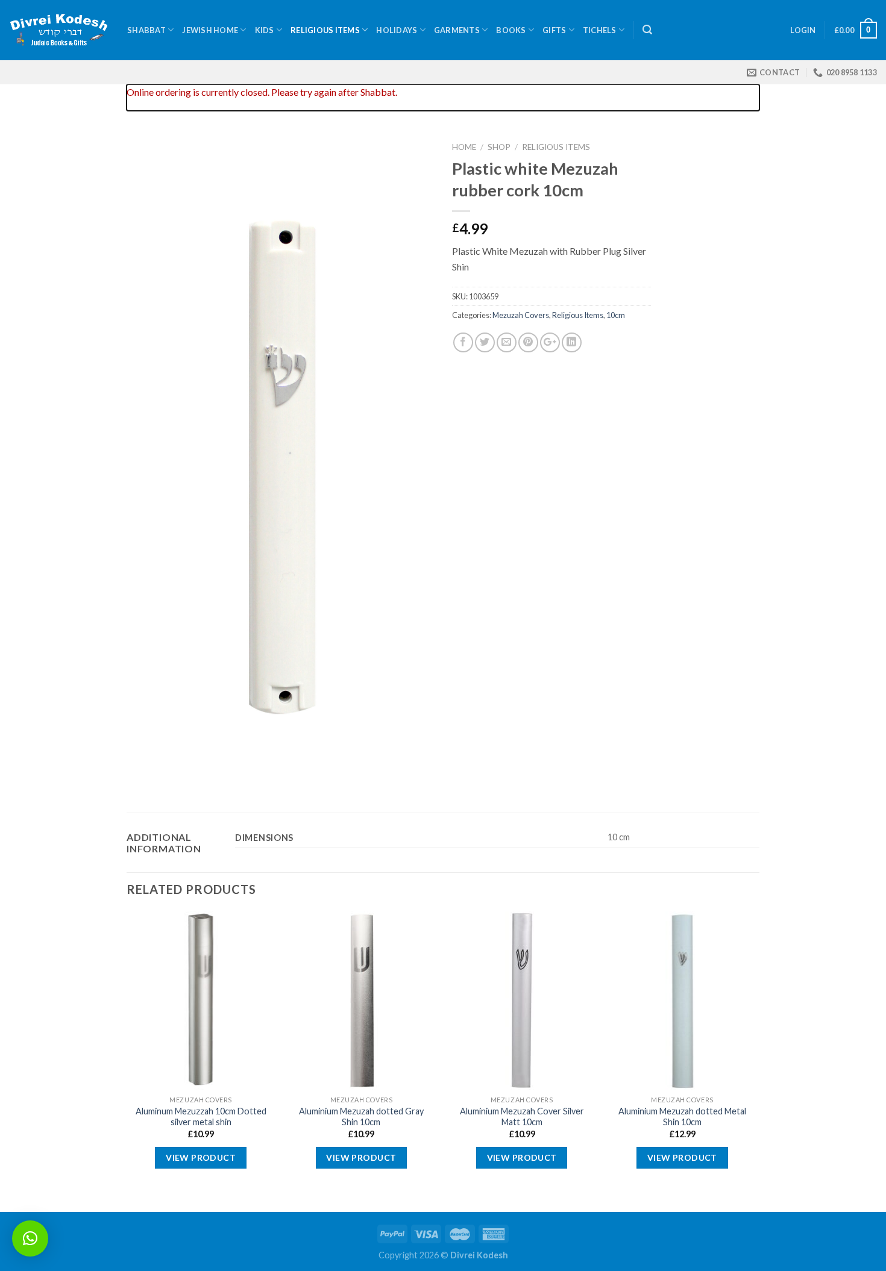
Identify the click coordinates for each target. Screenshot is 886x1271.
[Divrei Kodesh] (59, 30)
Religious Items (325, 30)
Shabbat (146, 30)
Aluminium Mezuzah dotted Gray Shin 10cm (361, 1117)
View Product (201, 1157)
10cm (615, 315)
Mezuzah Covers (520, 315)
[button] (30, 1238)
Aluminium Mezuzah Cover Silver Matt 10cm (522, 1117)
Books (511, 30)
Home (464, 147)
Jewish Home (210, 30)
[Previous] (127, 1060)
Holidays (396, 30)
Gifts (554, 30)
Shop (499, 147)
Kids (264, 30)
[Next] (756, 1060)
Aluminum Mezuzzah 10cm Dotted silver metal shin (201, 1117)
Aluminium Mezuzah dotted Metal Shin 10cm (682, 1117)
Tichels (600, 30)
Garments (457, 30)
